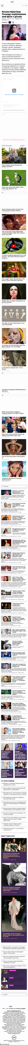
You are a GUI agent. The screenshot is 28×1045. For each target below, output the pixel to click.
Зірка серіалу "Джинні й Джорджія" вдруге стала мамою (19, 631)
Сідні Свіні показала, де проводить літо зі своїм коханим (18, 568)
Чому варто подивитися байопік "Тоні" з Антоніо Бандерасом (19, 665)
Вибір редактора (8, 836)
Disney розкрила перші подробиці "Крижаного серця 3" (18, 654)
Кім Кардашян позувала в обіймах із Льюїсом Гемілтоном (18, 530)
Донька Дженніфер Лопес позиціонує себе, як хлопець (17, 987)
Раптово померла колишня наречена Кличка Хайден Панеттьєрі (17, 643)
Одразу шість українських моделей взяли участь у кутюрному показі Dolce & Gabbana (11, 856)
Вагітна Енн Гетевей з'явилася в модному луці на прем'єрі (7, 773)
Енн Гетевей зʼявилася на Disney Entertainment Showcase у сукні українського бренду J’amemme (19, 731)
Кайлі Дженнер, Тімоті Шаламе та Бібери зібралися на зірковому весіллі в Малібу (18, 518)
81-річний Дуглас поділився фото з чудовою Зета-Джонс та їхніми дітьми (19, 717)
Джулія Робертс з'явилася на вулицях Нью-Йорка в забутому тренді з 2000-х (18, 618)
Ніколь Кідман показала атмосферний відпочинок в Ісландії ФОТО (18, 505)
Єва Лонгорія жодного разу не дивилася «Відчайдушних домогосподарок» (17, 972)
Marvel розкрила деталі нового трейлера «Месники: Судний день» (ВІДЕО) (19, 692)
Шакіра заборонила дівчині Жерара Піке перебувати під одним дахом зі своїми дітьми (20, 755)
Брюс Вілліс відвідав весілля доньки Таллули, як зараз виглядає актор (19, 704)
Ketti (10, 499)
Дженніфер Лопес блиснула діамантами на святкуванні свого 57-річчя (13, 935)
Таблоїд (4, 18)
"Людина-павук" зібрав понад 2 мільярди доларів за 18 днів (18, 592)
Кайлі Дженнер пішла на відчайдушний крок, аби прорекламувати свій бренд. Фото (19, 542)
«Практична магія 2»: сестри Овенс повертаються (18, 605)
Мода (19, 549)
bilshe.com (12, 1008)
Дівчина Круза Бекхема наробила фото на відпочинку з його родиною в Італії (18, 554)
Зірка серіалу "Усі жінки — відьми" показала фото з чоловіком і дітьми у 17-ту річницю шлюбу (18, 679)
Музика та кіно (21, 599)
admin (21, 646)
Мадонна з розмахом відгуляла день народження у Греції (18, 492)
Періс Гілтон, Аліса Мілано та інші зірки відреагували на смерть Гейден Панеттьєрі (19, 579)
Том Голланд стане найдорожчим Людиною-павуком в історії (20, 772)
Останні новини (7, 781)
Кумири (19, 647)
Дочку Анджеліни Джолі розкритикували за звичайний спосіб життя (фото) (16, 980)
